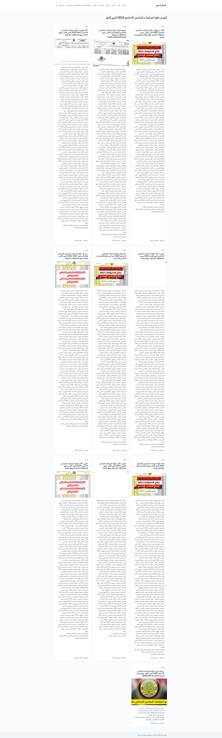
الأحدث (118, 5)
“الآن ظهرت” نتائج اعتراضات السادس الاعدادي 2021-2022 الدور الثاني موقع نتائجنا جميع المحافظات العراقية (73, 32)
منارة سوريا (61, 5)
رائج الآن (95, 5)
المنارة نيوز (161, 5)
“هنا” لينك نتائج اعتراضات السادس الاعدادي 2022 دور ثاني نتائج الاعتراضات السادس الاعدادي (111, 256)
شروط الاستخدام (77, 5)
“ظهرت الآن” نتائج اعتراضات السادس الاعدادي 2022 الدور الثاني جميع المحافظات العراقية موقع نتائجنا (74, 466)
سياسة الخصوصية (87, 5)
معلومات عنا (69, 5)
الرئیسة (107, 5)
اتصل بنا (124, 5)
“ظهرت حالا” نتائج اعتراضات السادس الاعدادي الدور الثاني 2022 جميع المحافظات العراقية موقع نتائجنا (151, 256)
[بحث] (56, 5)
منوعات (162, 26)
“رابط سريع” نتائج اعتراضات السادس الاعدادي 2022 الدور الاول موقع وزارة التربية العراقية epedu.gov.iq (150, 673)
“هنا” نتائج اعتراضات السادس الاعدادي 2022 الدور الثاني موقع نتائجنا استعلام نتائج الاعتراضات (150, 466)
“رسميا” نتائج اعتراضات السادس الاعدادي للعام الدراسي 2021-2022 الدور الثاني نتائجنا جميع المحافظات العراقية (73, 256)
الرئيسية (113, 5)
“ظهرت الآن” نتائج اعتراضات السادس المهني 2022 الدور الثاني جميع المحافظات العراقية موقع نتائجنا (112, 466)
